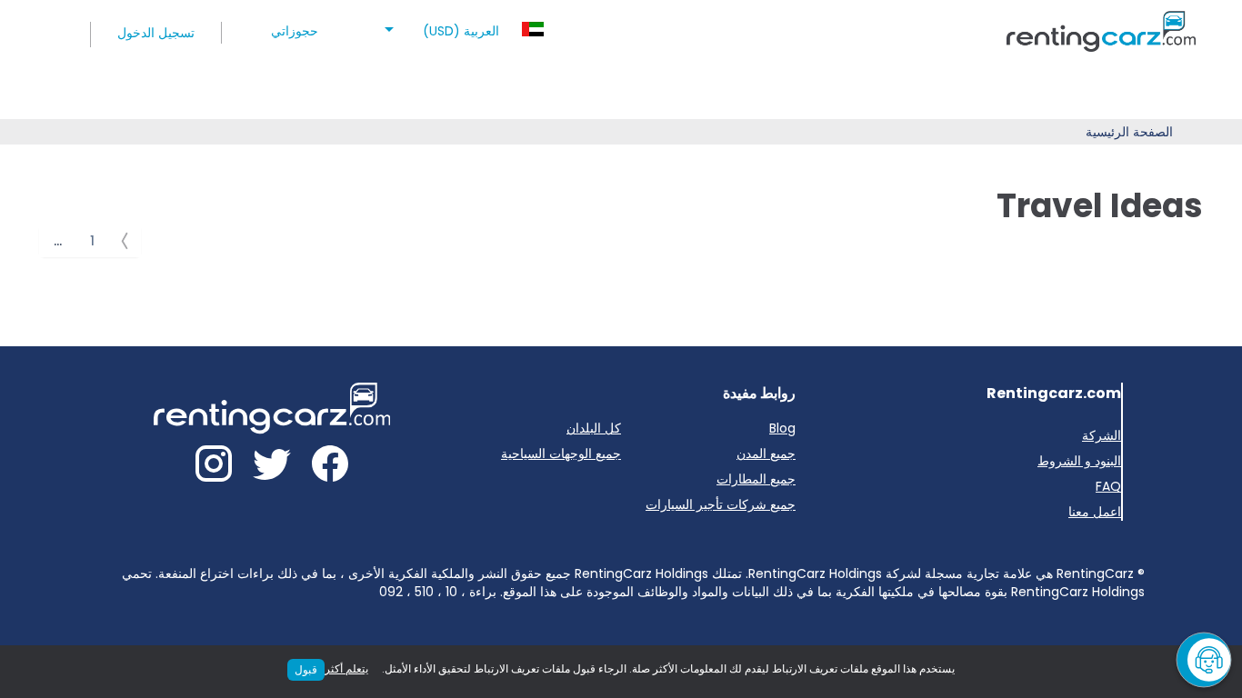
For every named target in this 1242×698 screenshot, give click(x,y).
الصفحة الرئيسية (1129, 132)
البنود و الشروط (1079, 461)
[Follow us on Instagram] (213, 467)
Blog (782, 428)
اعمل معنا (1094, 512)
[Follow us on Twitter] (272, 467)
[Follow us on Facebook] (330, 467)
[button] (461, 25)
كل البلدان (593, 428)
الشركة (1101, 435)
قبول (306, 669)
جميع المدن (766, 453)
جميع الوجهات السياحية (561, 453)
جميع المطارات (756, 479)
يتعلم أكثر (346, 668)
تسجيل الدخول (156, 33)
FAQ (1108, 486)
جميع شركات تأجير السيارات (721, 504)
